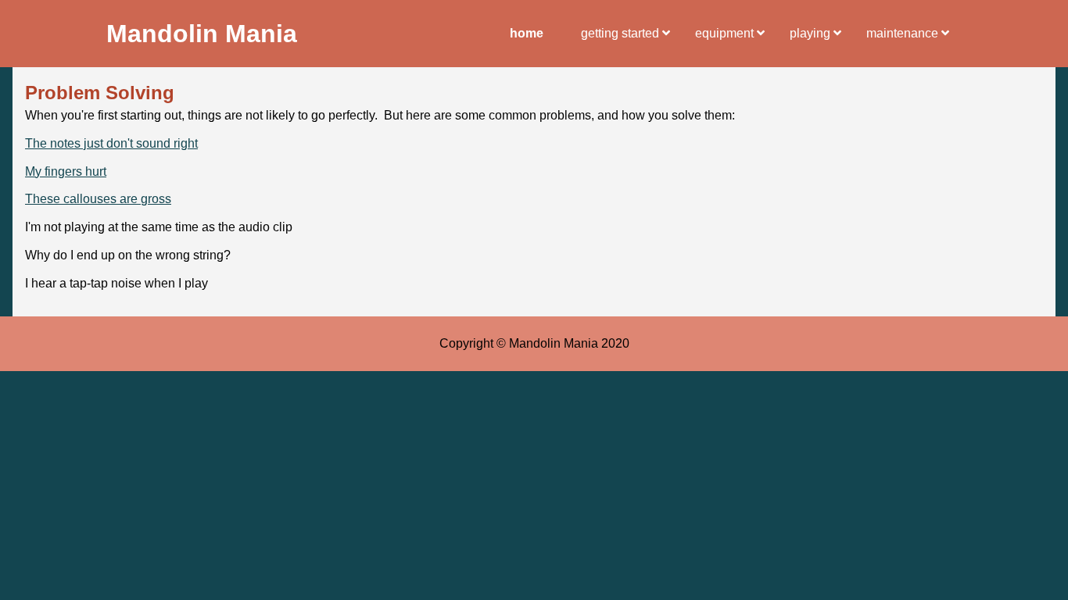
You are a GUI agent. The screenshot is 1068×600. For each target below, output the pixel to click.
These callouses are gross (98, 198)
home (526, 33)
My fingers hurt (65, 171)
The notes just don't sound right (111, 143)
